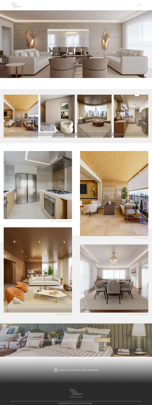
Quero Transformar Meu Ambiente (79, 370)
